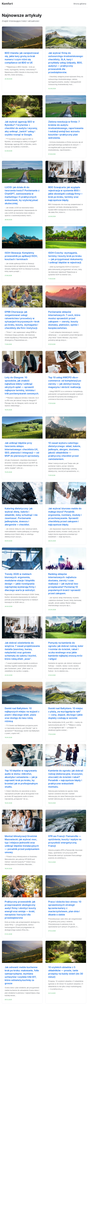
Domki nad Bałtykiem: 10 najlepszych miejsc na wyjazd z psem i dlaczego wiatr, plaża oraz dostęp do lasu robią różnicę (22, 715)
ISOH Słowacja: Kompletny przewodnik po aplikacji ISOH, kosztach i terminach (21, 256)
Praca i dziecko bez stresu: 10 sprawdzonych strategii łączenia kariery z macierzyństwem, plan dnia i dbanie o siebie (64, 908)
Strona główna (79, 4)
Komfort (7, 3)
